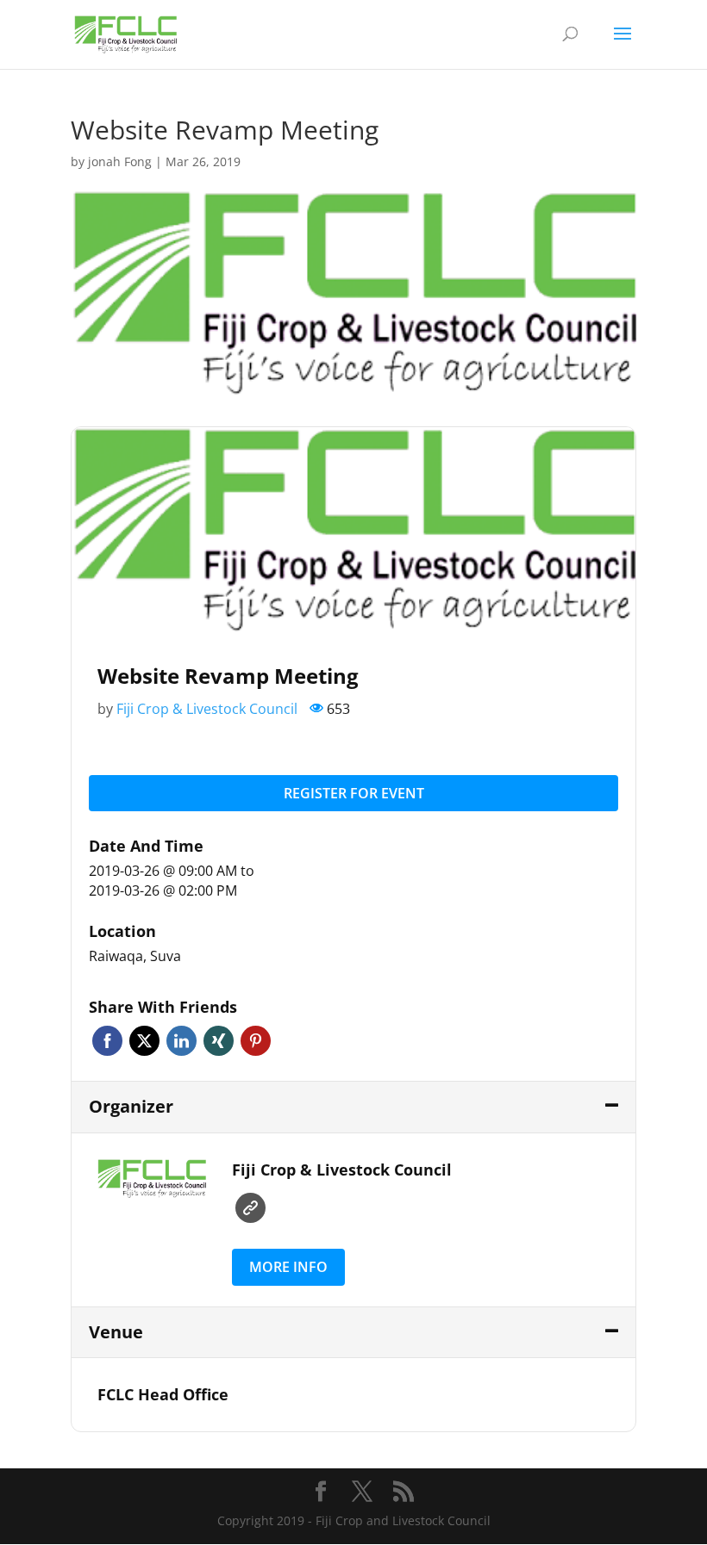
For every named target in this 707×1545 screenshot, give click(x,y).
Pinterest (256, 1041)
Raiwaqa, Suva (135, 955)
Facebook (107, 1041)
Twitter (144, 1041)
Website (250, 1208)
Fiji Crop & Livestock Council (206, 708)
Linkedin (181, 1041)
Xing (218, 1041)
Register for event (354, 793)
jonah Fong (120, 161)
